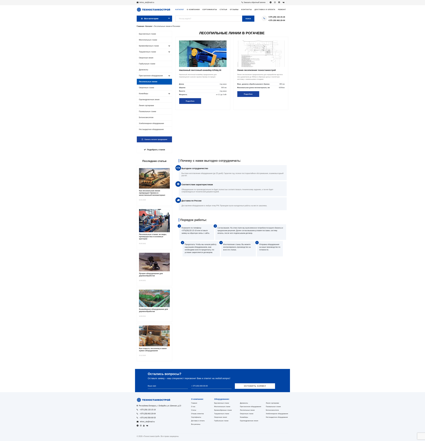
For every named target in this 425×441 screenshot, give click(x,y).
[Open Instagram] (275, 2)
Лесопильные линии (148, 82)
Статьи (223, 9)
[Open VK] (283, 2)
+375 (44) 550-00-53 (148, 418)
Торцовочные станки (147, 52)
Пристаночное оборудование (151, 76)
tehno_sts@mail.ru (146, 2)
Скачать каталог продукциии (155, 139)
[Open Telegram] (270, 2)
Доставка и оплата (265, 9)
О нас (193, 406)
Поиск (248, 19)
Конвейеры (143, 93)
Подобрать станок (156, 150)
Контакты (246, 9)
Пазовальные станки (147, 111)
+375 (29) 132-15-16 (276, 17)
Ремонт (282, 9)
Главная (194, 403)
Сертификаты (209, 9)
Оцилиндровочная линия (149, 99)
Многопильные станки (148, 40)
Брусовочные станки (147, 34)
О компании (193, 9)
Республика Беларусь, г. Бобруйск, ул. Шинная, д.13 (160, 406)
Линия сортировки (146, 105)
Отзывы (234, 9)
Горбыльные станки (147, 64)
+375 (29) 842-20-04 (276, 20)
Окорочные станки (146, 88)
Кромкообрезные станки (149, 46)
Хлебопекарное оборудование (151, 123)
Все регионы (195, 424)
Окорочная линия (146, 58)
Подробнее (190, 101)
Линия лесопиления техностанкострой (256, 70)
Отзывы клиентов (197, 413)
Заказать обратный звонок (254, 2)
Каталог (179, 9)
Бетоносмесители (146, 117)
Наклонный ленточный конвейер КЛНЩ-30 (200, 70)
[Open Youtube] (279, 2)
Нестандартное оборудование (151, 129)
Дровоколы (143, 70)
